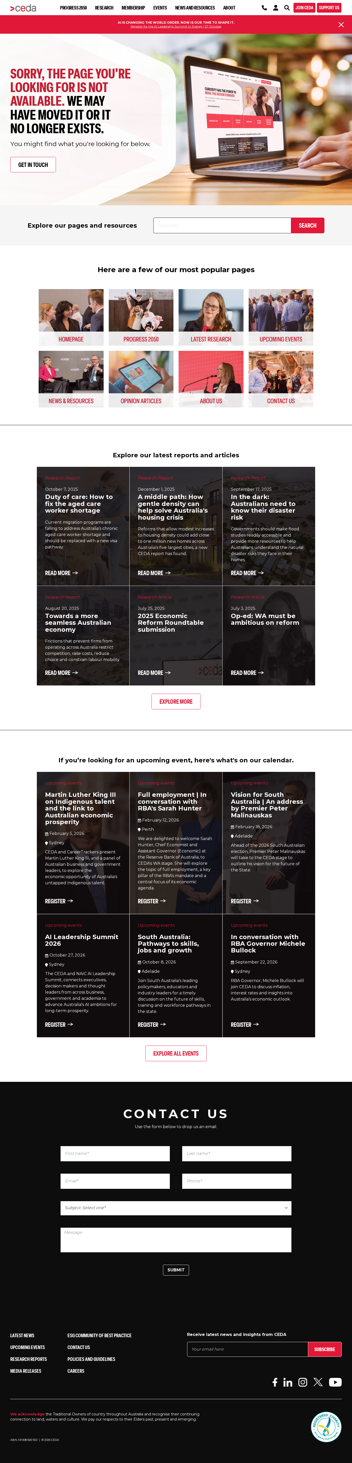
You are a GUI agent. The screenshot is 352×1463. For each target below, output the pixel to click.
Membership (133, 8)
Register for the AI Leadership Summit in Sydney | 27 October (176, 26)
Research (104, 8)
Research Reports (28, 1359)
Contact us (79, 1347)
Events (160, 8)
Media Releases (25, 1371)
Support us (329, 7)
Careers (76, 1371)
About (229, 8)
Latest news (22, 1335)
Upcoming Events (27, 1347)
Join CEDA (304, 7)
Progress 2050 (73, 8)
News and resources (195, 8)
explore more (176, 701)
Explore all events (176, 1053)
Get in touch (33, 164)
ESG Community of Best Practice (100, 1335)
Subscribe (324, 1349)
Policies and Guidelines (91, 1359)
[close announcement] (341, 24)
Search (307, 225)
